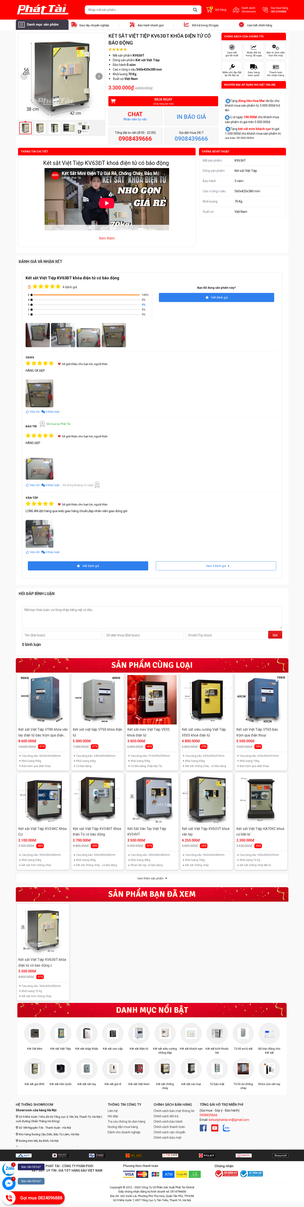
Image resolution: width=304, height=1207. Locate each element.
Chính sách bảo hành (168, 1121)
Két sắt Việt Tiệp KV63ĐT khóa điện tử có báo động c (42, 962)
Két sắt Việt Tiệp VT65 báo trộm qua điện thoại (257, 732)
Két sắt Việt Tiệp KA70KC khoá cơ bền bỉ (260, 832)
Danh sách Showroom (249, 9)
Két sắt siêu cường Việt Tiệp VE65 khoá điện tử (204, 732)
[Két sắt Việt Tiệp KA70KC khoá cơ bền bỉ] (261, 799)
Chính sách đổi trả (166, 1116)
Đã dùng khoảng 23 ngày (78, 485)
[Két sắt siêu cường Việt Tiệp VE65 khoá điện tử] (206, 699)
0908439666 (208, 1115)
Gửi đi (275, 636)
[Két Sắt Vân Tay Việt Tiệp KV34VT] (152, 799)
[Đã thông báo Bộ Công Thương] (251, 1173)
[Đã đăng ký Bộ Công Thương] (226, 1174)
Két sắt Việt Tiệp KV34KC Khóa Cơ (42, 832)
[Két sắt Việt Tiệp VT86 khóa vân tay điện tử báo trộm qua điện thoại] (43, 699)
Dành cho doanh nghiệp (124, 1132)
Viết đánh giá (219, 297)
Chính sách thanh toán (169, 1127)
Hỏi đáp (113, 1116)
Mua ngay (163, 101)
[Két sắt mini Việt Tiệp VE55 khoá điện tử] (152, 699)
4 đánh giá (70, 287)
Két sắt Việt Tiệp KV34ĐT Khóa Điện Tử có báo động (97, 832)
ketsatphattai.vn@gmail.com (229, 1120)
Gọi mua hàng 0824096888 (279, 9)
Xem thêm (107, 238)
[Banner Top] (23, 1155)
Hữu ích (34, 411)
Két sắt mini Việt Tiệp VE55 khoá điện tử (148, 732)
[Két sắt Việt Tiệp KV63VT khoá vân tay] (206, 799)
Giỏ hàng (218, 9)
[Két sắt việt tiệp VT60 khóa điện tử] (97, 699)
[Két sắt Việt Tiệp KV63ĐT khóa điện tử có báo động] (43, 930)
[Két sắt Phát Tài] (48, 9)
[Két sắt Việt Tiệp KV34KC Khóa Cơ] (43, 799)
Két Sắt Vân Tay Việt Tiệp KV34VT (146, 832)
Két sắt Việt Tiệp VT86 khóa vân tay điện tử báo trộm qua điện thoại (43, 732)
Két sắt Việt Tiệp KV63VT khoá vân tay (205, 832)
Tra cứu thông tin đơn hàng (126, 1121)
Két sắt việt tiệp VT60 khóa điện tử (97, 732)
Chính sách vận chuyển (169, 1132)
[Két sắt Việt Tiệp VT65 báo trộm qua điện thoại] (261, 699)
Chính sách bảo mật (167, 1137)
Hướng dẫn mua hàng (123, 1127)
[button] (99, 76)
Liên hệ (113, 1111)
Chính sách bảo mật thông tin (174, 1111)
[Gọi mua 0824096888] (9, 1198)
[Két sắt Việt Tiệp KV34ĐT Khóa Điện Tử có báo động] (97, 799)
